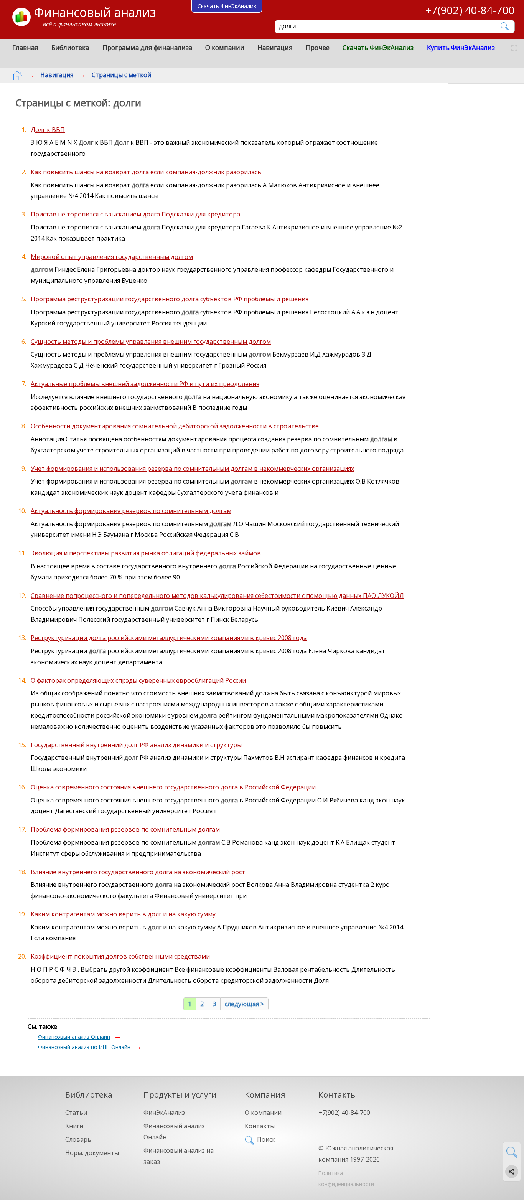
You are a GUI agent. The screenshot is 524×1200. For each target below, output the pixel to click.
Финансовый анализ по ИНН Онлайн (84, 1047)
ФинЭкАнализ (164, 1112)
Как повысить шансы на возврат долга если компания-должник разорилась (146, 172)
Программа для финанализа (147, 47)
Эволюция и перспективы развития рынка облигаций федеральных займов (146, 553)
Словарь (78, 1139)
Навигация (275, 47)
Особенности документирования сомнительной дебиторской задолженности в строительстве (175, 426)
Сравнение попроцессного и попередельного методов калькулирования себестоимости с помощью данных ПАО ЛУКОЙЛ (217, 595)
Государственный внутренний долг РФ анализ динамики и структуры (136, 745)
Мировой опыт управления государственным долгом (112, 257)
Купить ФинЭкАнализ (461, 47)
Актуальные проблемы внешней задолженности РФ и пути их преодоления (145, 384)
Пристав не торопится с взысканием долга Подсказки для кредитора (135, 214)
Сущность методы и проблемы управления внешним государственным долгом (151, 341)
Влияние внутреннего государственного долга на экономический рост (138, 872)
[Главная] (17, 75)
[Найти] (505, 26)
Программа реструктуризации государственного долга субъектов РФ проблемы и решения (169, 299)
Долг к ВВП (48, 129)
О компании (224, 47)
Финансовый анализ (95, 12)
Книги (74, 1126)
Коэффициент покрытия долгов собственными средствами (120, 956)
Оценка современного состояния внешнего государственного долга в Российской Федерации (173, 787)
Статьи (76, 1112)
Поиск (266, 1139)
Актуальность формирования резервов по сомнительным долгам (131, 511)
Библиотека (70, 47)
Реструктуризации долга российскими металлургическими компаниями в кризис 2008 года (169, 638)
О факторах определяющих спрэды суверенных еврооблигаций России (138, 680)
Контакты (260, 1126)
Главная (25, 47)
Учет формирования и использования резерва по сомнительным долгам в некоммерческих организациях (192, 468)
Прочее (318, 47)
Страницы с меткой (121, 75)
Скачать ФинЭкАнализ (378, 47)
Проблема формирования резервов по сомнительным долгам (125, 829)
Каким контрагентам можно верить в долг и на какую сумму (123, 914)
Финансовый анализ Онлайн (74, 1036)
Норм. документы (92, 1153)
